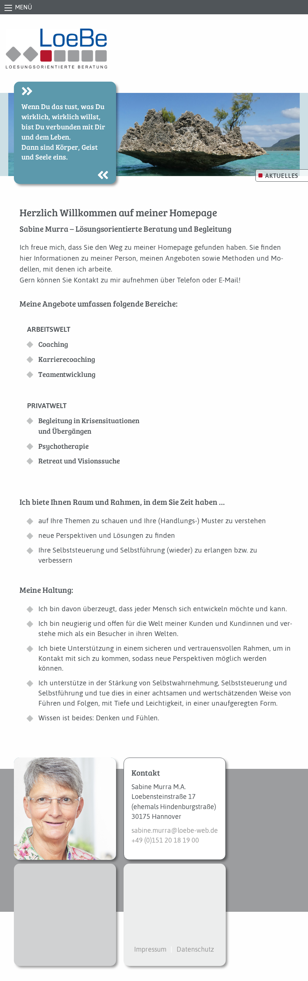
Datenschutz (195, 949)
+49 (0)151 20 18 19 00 (165, 840)
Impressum (150, 949)
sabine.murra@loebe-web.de (174, 830)
